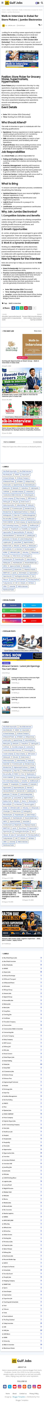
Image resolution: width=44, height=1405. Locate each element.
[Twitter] (17, 308)
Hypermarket (7, 532)
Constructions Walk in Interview (12, 495)
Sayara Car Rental (15, 566)
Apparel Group (18, 485)
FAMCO (16, 519)
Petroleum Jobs (7, 559)
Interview (29, 532)
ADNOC (17, 475)
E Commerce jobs (17, 508)
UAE (16, 583)
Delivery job (6, 502)
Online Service (16, 556)
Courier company (8, 498)
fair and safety (7, 519)
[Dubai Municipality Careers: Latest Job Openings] (6, 700)
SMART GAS (6, 573)
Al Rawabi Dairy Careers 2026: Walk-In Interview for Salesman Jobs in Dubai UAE (20, 395)
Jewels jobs (6, 539)
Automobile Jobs (30, 485)
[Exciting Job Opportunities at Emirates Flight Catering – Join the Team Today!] (6, 680)
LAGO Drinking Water (26, 539)
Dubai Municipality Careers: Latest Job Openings (23, 698)
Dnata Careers (25, 502)
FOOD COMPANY (8, 522)
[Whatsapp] (22, 308)
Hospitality (24, 529)
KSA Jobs (14, 539)
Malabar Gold (7, 546)
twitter (34, 605)
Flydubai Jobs (31, 519)
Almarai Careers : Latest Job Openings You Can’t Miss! (21, 667)
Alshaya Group (29, 481)
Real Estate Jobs (17, 563)
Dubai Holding (21, 505)
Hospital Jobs (15, 529)
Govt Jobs (24, 525)
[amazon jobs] (22, 924)
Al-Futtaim (20, 481)
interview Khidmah (8, 535)
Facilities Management (28, 515)
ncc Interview (18, 549)
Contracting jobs (29, 495)
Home (4, 10)
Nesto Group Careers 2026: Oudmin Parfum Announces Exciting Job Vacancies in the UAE (31, 893)
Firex (22, 519)
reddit (34, 610)
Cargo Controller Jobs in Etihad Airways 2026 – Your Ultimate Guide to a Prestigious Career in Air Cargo (11, 894)
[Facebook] (13, 308)
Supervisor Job (7, 576)
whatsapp (13, 610)
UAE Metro (31, 583)
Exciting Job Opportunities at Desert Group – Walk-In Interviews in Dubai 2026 (20, 362)
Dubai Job (31, 505)
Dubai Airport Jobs (8, 505)
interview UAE (20, 535)
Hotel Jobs (33, 529)
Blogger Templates (19, 1397)
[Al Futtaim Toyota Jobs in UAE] (6, 710)
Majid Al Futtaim (28, 542)
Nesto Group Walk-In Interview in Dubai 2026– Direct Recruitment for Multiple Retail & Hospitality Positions (21, 429)
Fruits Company (20, 522)
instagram (13, 621)
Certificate (6, 491)
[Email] (30, 308)
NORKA (5, 552)
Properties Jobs (19, 559)
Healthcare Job (34, 525)
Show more (37, 331)
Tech (33, 576)
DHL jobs (15, 502)
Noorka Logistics (29, 549)
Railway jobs (6, 563)
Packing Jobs (27, 556)
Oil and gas (6, 556)
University (12, 586)
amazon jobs (7, 485)
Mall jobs (16, 546)
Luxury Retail (17, 542)
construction (29, 491)
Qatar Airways (31, 559)
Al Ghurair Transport (23, 478)
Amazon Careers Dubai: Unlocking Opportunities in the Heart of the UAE (23, 688)
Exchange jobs (7, 515)
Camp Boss (24, 488)
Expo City (17, 515)
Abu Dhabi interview (25, 471)
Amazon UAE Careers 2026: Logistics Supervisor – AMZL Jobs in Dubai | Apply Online (11, 872)
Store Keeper (23, 573)
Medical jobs (32, 546)
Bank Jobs (16, 488)
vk (33, 616)
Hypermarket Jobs (19, 532)
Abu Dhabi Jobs (7, 475)
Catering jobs (34, 488)
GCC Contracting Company (11, 525)
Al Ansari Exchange (8, 478)
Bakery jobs (6, 488)
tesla (12, 579)
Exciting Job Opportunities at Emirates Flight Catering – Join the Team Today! (25, 678)
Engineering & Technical (21, 512)
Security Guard (7, 569)
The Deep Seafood (33, 579)
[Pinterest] (26, 308)
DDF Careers (31, 498)
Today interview (7, 583)
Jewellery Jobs (31, 535)
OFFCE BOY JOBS (15, 552)
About (15, 1394)
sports (14, 573)
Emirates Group (29, 508)
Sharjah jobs (18, 569)
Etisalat (32, 512)
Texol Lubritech (20, 579)
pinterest (13, 616)
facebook (13, 605)
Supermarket (33, 573)
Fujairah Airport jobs (34, 522)
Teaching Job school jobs (21, 576)
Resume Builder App (31, 563)
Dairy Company (20, 498)
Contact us (23, 1394)
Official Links (35, 552)
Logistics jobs (7, 542)
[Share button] (34, 308)
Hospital (5, 529)
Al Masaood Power (8, 481)
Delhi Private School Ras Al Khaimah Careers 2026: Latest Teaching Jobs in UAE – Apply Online (31, 872)
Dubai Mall (6, 508)
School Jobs (26, 566)
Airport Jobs (25, 475)
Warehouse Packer (8, 590)
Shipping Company (29, 569)
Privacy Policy (33, 1394)
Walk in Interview (12, 10)
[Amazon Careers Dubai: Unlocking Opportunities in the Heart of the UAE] (6, 690)
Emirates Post (7, 512)
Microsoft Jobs (7, 549)
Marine (24, 546)
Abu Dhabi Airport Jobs (10, 471)
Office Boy (26, 552)
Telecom (5, 579)
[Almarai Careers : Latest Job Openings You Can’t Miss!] (22, 647)
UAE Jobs (22, 583)
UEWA (5, 586)
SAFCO (5, 566)
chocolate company (17, 491)
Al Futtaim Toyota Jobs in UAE (20, 707)
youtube (33, 621)
